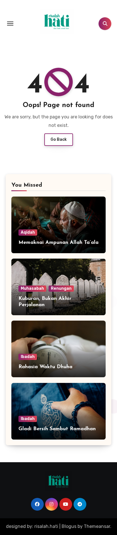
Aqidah (28, 232)
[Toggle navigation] (10, 23)
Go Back (59, 139)
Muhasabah (32, 288)
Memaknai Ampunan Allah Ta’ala (58, 242)
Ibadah (28, 356)
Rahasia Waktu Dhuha (45, 367)
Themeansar (97, 526)
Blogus (69, 526)
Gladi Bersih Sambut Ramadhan (57, 429)
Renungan (61, 288)
